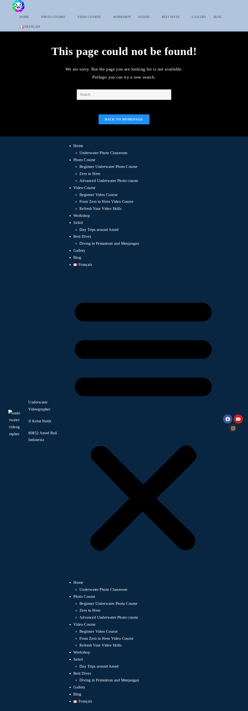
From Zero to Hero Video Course (106, 201)
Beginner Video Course (98, 195)
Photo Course (84, 160)
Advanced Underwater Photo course (108, 181)
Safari (78, 223)
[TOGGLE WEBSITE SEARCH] (49, 27)
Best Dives (82, 236)
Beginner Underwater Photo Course (108, 167)
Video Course (84, 188)
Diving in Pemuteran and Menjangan (109, 243)
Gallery (79, 250)
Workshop (81, 215)
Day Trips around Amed (98, 230)
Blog (77, 257)
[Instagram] (233, 428)
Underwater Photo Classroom (103, 153)
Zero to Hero (90, 174)
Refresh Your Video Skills (100, 208)
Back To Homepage (124, 119)
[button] (143, 424)
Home (78, 146)
